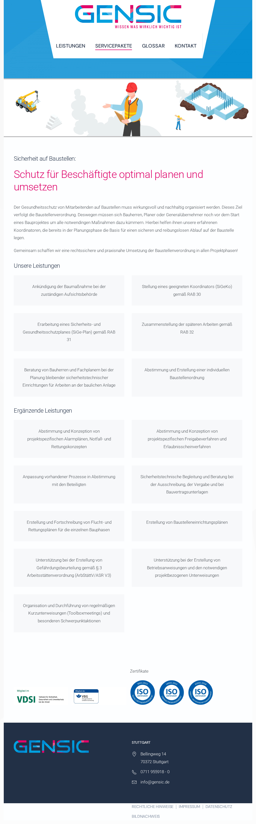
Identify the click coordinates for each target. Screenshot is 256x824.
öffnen (144, 692)
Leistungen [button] (70, 46)
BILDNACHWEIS (146, 816)
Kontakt (185, 46)
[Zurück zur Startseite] (128, 16)
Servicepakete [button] (113, 46)
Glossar (153, 46)
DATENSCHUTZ (219, 806)
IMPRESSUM (189, 806)
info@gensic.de (155, 781)
